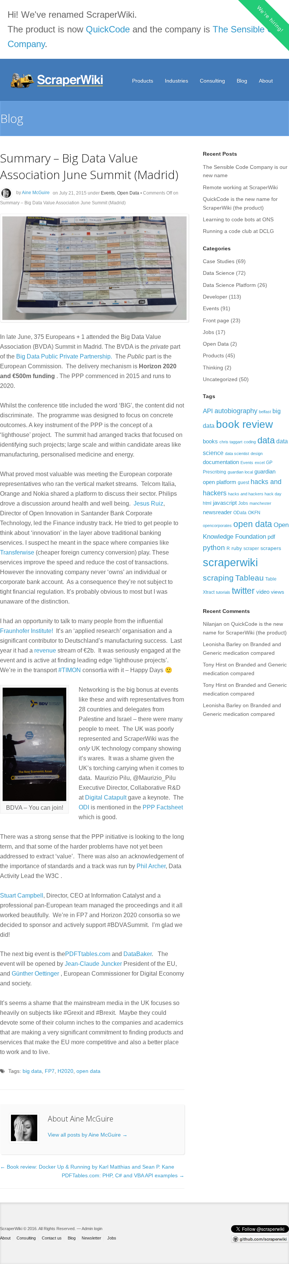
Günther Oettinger (35, 973)
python (214, 548)
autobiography (235, 411)
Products (142, 81)
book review (244, 424)
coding (250, 442)
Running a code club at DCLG (238, 231)
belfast (265, 411)
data (266, 440)
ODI (84, 807)
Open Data (128, 192)
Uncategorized (220, 379)
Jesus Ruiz (148, 503)
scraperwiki (230, 562)
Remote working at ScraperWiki (240, 187)
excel (260, 462)
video (262, 591)
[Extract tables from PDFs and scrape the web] (58, 81)
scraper (251, 548)
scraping (218, 577)
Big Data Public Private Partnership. (65, 356)
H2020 (65, 1071)
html (207, 503)
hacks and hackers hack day (254, 494)
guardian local (240, 472)
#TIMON (69, 670)
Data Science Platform (229, 285)
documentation (221, 462)
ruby (236, 548)
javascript (225, 502)
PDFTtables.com (87, 954)
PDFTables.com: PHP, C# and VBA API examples (123, 1175)
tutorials (223, 592)
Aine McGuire (36, 192)
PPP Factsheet (163, 807)
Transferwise (17, 552)
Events (108, 192)
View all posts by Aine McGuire (88, 1135)
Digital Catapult (105, 797)
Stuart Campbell (21, 895)
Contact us (52, 1238)
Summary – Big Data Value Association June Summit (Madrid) (89, 166)
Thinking (213, 368)
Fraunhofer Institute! (26, 631)
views (277, 592)
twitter (243, 591)
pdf (271, 536)
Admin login (92, 1228)
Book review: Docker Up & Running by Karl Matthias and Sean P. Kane (87, 1167)
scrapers (270, 548)
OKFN (254, 512)
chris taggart (230, 442)
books (210, 441)
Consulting (212, 81)
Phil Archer (151, 866)
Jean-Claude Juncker (93, 964)
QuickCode (108, 29)
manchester (260, 503)
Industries (176, 81)
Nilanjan (212, 624)
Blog (242, 81)
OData (239, 512)
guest (243, 482)
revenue (45, 650)
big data (32, 1071)
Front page (216, 320)
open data (88, 1071)
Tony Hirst (215, 665)
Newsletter (91, 1238)
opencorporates (217, 525)
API (208, 411)
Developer (215, 297)
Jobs (208, 332)
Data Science (218, 273)
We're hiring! (270, 18)
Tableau (249, 577)
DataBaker (137, 954)
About (266, 81)
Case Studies (218, 261)
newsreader (217, 512)
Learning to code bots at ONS (238, 219)
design (257, 453)
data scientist (237, 453)
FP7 (50, 1071)
